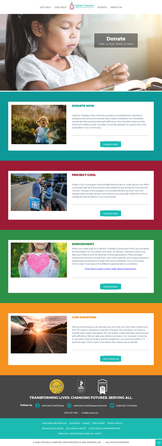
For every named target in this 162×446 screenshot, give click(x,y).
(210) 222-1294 (71, 413)
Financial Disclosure (52, 428)
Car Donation (111, 359)
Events (102, 7)
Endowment (111, 287)
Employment (98, 423)
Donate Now (110, 144)
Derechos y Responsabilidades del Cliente (80, 434)
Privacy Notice (114, 423)
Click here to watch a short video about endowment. (110, 269)
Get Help (45, 7)
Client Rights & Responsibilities (104, 428)
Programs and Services (54, 423)
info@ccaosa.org (90, 413)
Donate (86, 423)
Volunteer (74, 423)
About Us (116, 7)
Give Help (60, 7)
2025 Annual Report (76, 428)
